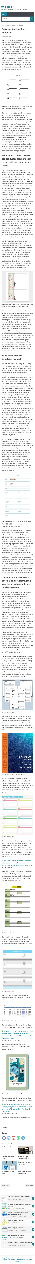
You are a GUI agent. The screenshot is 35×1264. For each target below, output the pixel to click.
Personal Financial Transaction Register (20, 1242)
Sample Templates (6, 1258)
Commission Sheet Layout (16, 1235)
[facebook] (4, 1138)
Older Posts (29, 1185)
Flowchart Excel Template (16, 1220)
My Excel (6, 7)
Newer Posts (5, 1185)
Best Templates (16, 1258)
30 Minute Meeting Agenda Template (19, 1196)
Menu (4, 14)
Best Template (11, 1259)
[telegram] (23, 1138)
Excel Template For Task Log (16, 1228)
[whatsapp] (18, 1138)
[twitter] (9, 1138)
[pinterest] (13, 1138)
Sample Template (25, 1258)
